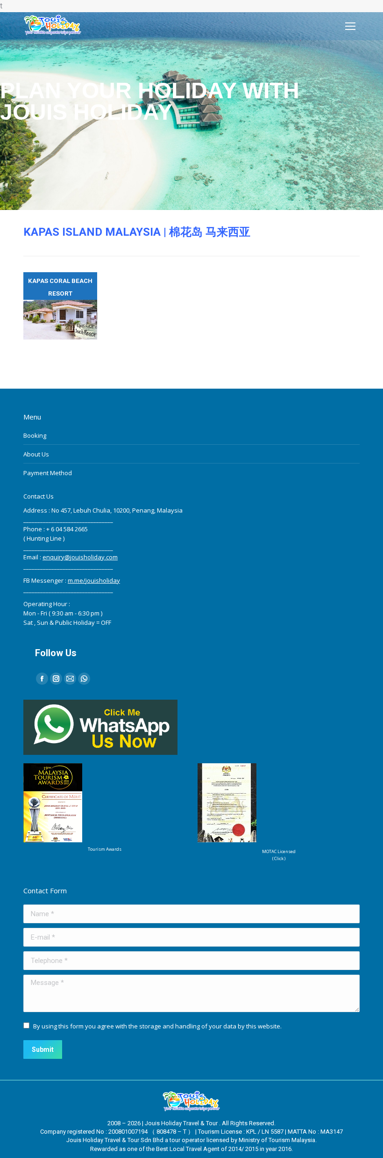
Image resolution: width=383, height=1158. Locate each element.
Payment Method (47, 473)
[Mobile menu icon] (350, 26)
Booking (34, 435)
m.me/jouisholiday (94, 580)
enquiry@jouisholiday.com (80, 557)
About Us (36, 454)
